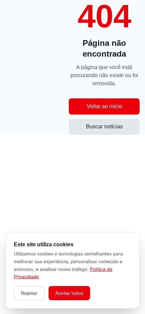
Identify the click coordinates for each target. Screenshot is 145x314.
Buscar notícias (104, 126)
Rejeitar (29, 293)
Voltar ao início (104, 106)
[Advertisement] (37, 67)
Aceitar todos (69, 293)
